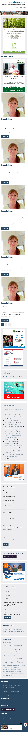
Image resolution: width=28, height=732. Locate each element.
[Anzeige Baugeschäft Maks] (13, 366)
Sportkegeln (19, 669)
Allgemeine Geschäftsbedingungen (11, 685)
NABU (4, 667)
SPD (16, 669)
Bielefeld (6, 645)
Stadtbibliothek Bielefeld (8, 671)
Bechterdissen (14, 642)
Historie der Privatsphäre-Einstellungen (12, 693)
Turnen (18, 671)
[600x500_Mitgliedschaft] (14, 580)
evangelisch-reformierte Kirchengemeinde (11, 648)
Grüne (23, 653)
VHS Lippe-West (7, 675)
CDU (16, 645)
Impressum (5, 689)
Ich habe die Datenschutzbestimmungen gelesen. (13, 613)
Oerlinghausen (15, 667)
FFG (13, 649)
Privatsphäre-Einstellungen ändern (11, 691)
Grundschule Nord (18, 653)
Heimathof (5, 655)
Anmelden (5, 702)
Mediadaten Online (7, 718)
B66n (10, 642)
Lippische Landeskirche (15, 665)
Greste (17, 652)
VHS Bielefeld (20, 673)
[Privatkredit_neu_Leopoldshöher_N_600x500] (14, 398)
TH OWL (15, 671)
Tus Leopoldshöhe (13, 673)
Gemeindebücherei (6, 651)
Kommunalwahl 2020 (13, 659)
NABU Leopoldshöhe (8, 667)
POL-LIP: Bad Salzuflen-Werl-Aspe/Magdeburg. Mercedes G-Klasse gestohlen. (13, 450)
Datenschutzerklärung (8, 687)
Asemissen (6, 642)
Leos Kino (5, 665)
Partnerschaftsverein (6, 669)
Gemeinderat (13, 652)
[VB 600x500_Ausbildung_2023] (14, 480)
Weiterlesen (5, 136)
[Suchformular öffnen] (17, 7)
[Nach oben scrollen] (25, 729)
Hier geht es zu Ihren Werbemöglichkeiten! (13, 376)
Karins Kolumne (7, 119)
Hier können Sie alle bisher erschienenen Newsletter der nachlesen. (13, 631)
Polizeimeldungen (9, 405)
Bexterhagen (19, 642)
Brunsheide (12, 645)
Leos (22, 662)
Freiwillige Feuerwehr (19, 649)
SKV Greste (12, 669)
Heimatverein (11, 656)
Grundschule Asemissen (8, 653)
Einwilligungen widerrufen (9, 695)
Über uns (5, 716)
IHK (6, 659)
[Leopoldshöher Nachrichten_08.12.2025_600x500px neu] (14, 347)
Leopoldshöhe (14, 662)
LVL (24, 665)
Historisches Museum (20, 655)
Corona (20, 645)
